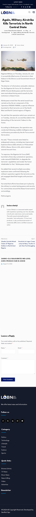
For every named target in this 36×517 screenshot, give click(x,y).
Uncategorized (7, 47)
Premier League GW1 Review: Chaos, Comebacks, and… (18, 4)
